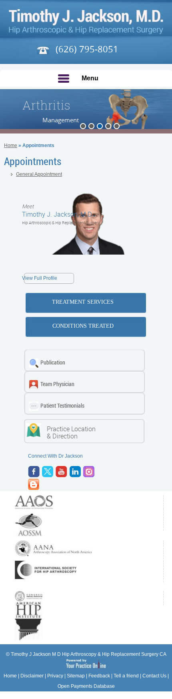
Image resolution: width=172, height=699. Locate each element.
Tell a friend (126, 676)
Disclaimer (32, 676)
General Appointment (39, 174)
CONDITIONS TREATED (83, 326)
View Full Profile (39, 278)
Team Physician (57, 384)
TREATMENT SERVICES (83, 302)
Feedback (99, 676)
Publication (52, 362)
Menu (90, 78)
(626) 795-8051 (85, 49)
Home (10, 145)
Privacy (55, 676)
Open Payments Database (86, 686)
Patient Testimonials (62, 405)
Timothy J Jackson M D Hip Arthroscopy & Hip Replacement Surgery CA (88, 654)
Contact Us (154, 676)
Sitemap (76, 676)
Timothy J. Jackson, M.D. (57, 211)
